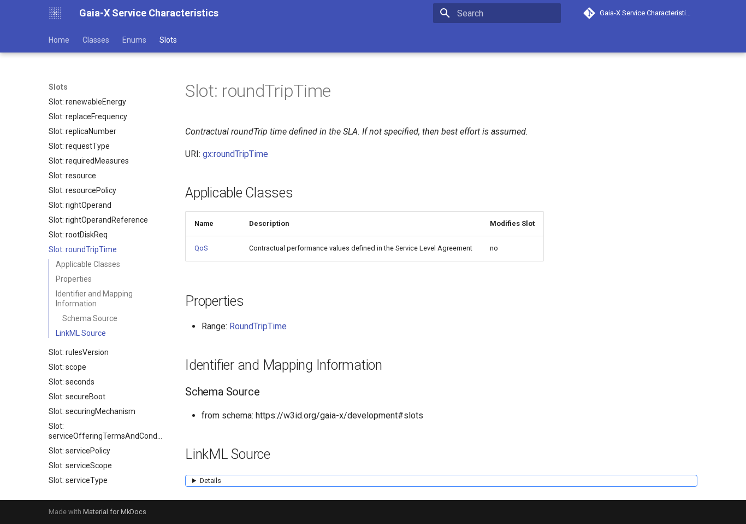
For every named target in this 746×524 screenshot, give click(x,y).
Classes (95, 40)
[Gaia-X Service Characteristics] (55, 13)
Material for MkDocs (114, 512)
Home (59, 40)
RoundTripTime (258, 326)
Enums (134, 40)
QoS (201, 248)
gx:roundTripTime (235, 154)
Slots (168, 40)
